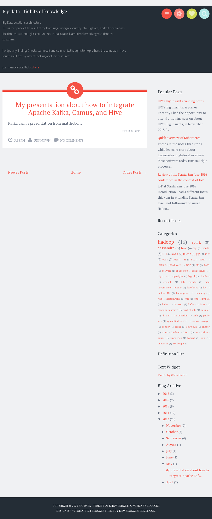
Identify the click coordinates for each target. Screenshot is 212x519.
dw (204, 287)
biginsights (177, 276)
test (187, 332)
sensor (166, 326)
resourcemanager (200, 321)
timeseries (176, 337)
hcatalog (200, 293)
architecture (199, 270)
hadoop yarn (183, 293)
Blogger (153, 506)
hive (184, 248)
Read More (131, 131)
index (165, 304)
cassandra (166, 247)
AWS (176, 259)
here (36, 67)
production (182, 315)
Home (76, 172)
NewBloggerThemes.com (137, 511)
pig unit (166, 315)
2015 (166, 406)
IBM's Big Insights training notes (181, 101)
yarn (165, 259)
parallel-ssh (189, 309)
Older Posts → (134, 172)
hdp (160, 298)
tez (196, 332)
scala (206, 248)
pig (198, 254)
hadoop (166, 241)
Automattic (81, 511)
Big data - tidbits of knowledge (34, 11)
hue (187, 298)
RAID (207, 265)
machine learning (167, 309)
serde (178, 326)
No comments (71, 140)
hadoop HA (164, 293)
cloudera (205, 276)
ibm (196, 298)
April (170, 482)
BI (185, 259)
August (171, 444)
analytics (166, 270)
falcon (187, 254)
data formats (188, 281)
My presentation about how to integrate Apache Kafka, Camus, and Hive (75, 108)
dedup (178, 287)
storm (165, 332)
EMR (202, 259)
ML (197, 265)
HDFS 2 (162, 265)
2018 (166, 393)
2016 (166, 400)
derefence (192, 287)
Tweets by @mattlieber (172, 375)
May (169, 464)
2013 (166, 419)
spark (196, 242)
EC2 (193, 259)
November (174, 425)
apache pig (182, 270)
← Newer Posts (16, 172)
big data (162, 276)
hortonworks (173, 298)
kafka (191, 304)
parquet (205, 309)
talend (176, 332)
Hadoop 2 (175, 265)
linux (202, 304)
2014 (166, 413)
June (169, 457)
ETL (164, 254)
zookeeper (179, 343)
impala (206, 298)
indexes (178, 304)
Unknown (42, 140)
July (169, 451)
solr (207, 254)
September (174, 438)
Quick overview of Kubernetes (179, 138)
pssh (195, 315)
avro (175, 254)
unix (203, 337)
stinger (206, 326)
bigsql (191, 276)
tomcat (191, 337)
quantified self (175, 321)
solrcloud (191, 326)
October (172, 432)
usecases (163, 343)
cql (195, 248)
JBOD (188, 265)
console (167, 281)
